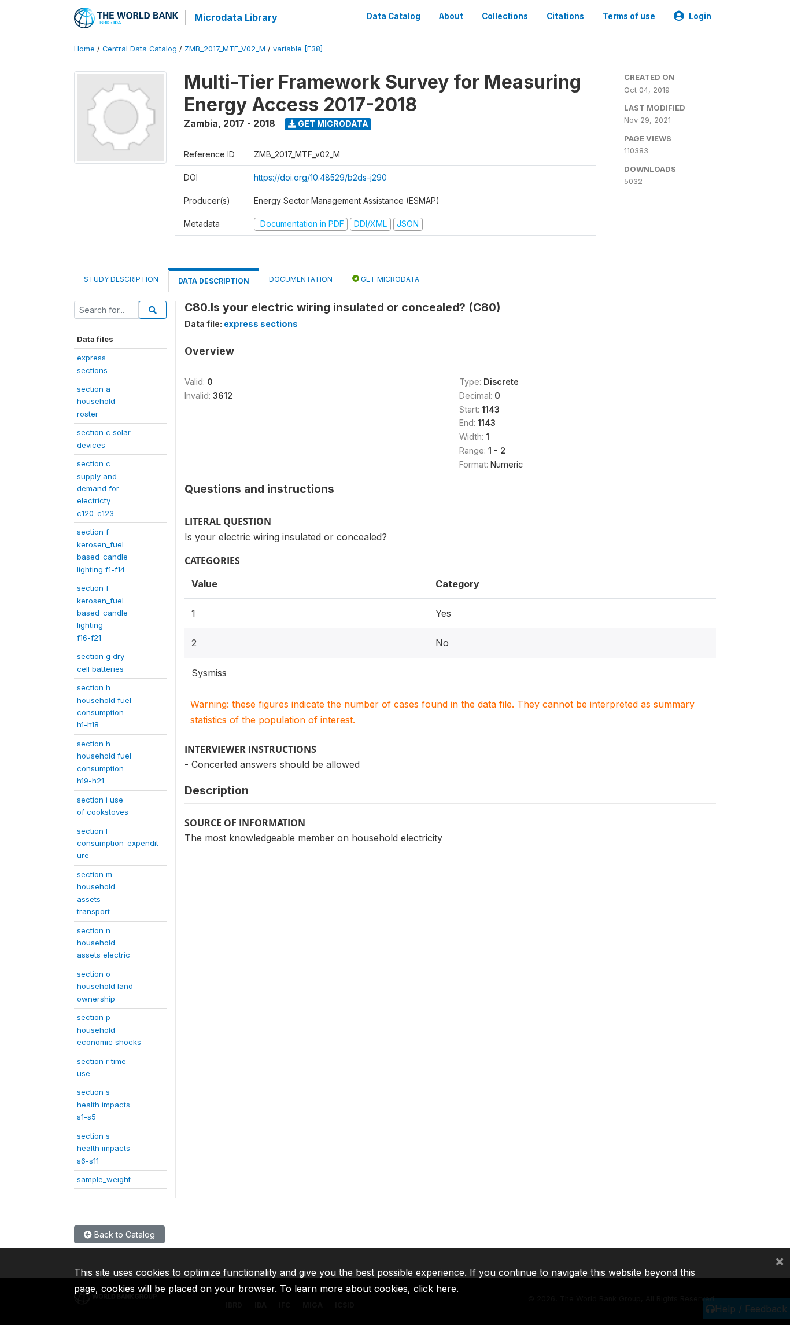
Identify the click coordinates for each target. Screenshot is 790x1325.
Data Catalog (393, 16)
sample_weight (104, 1179)
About (451, 16)
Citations (565, 16)
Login (700, 16)
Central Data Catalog (139, 49)
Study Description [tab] (121, 279)
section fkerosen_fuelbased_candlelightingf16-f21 (102, 612)
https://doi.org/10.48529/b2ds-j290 (320, 177)
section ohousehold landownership (105, 986)
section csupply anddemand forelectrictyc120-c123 (98, 488)
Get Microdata (332, 123)
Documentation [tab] (301, 279)
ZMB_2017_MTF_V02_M (224, 49)
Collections (505, 16)
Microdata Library (236, 17)
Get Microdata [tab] (389, 279)
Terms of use (629, 16)
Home (84, 49)
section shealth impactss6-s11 (103, 1148)
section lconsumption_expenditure (117, 843)
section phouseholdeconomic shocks (109, 1030)
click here (435, 1288)
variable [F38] (298, 49)
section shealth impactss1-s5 (103, 1104)
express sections (261, 324)
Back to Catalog (123, 1234)
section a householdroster (96, 401)
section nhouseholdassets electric (103, 943)
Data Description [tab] (213, 281)
